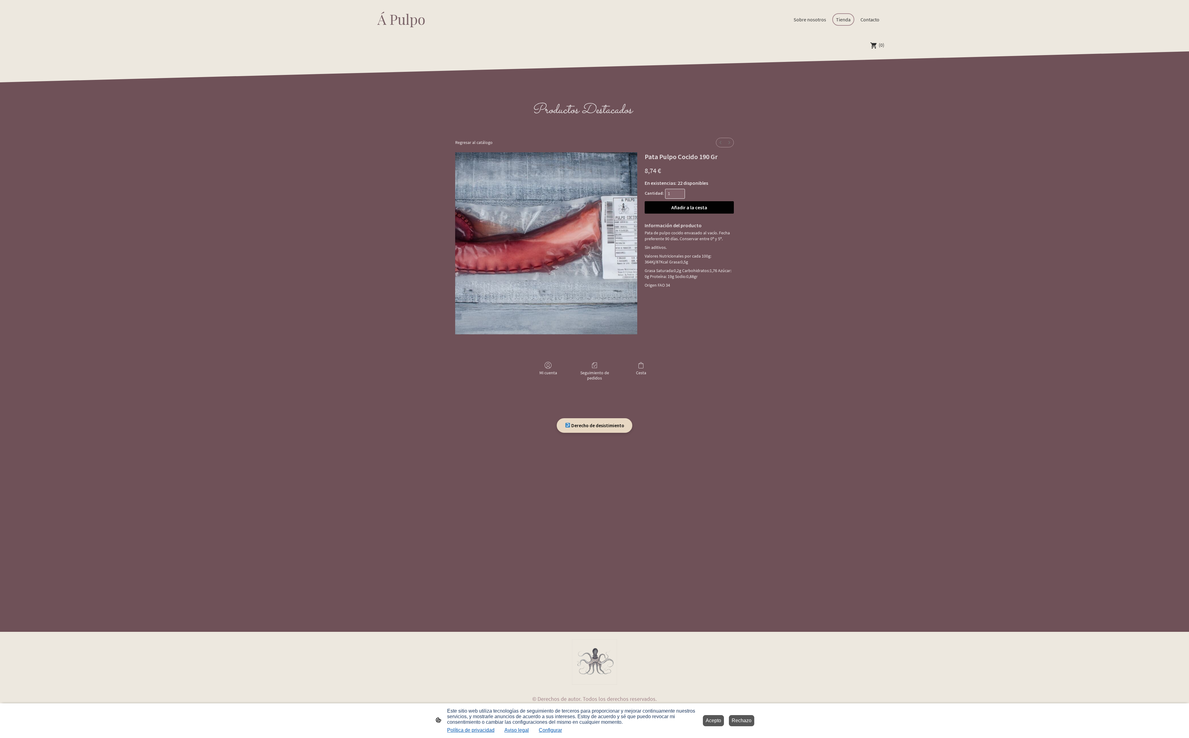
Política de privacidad (470, 730)
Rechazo (741, 720)
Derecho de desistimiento (597, 425)
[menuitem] (720, 142)
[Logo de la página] (399, 34)
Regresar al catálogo (474, 142)
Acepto (713, 720)
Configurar (550, 730)
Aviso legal (516, 730)
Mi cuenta (548, 373)
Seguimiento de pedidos (594, 375)
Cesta (641, 373)
